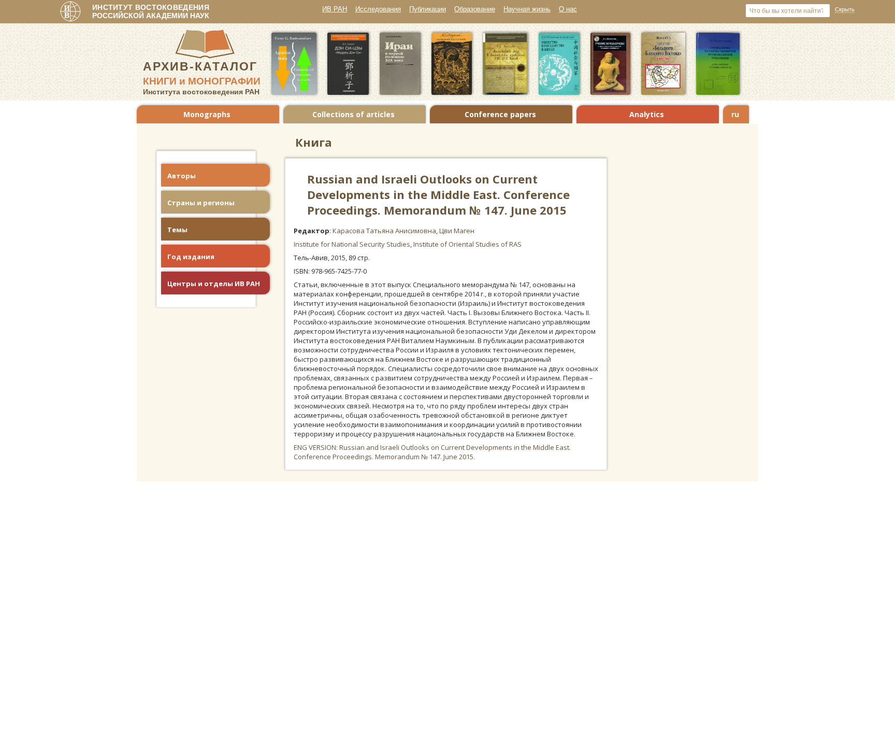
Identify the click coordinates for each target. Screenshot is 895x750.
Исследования (378, 9)
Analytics (646, 114)
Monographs (206, 114)
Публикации (427, 9)
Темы (177, 229)
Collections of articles (353, 114)
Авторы (181, 175)
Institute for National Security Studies (352, 244)
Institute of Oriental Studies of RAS (467, 244)
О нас (568, 9)
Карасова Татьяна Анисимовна (384, 230)
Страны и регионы (201, 202)
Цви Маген (456, 230)
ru (735, 114)
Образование (474, 9)
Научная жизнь (527, 9)
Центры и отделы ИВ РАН (213, 283)
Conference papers (500, 114)
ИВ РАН (334, 9)
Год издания (190, 256)
